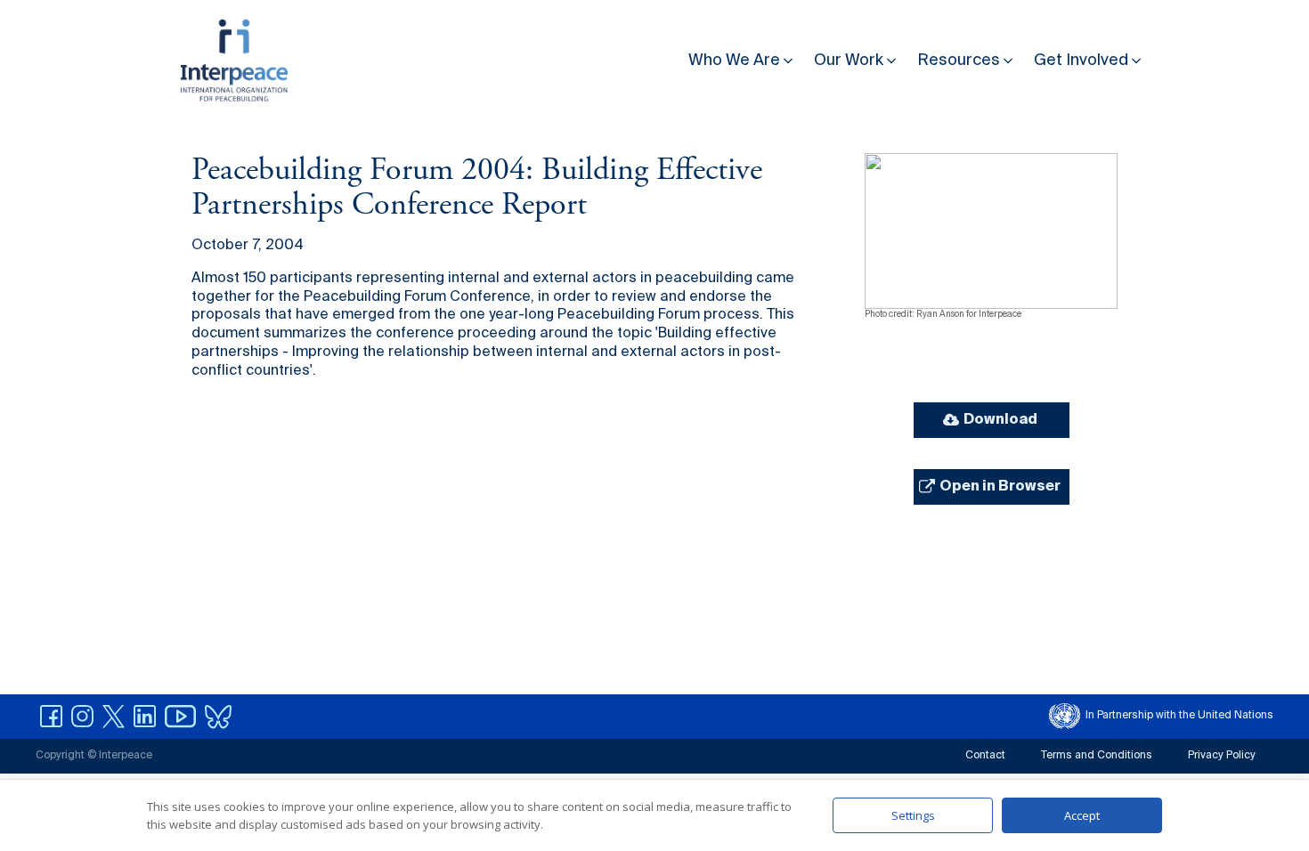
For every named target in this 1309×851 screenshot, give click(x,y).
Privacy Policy (1222, 755)
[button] (742, 56)
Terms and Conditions (1096, 755)
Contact (985, 755)
